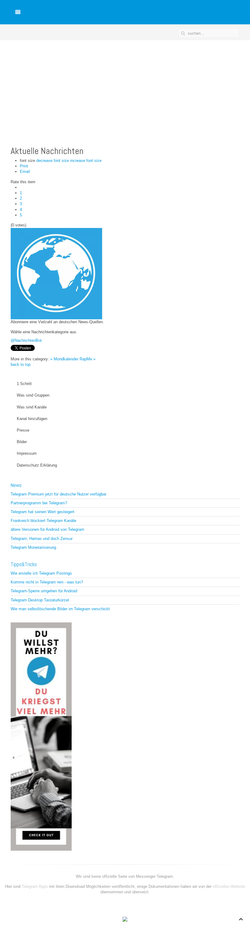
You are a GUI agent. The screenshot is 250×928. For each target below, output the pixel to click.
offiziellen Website (229, 886)
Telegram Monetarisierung (33, 547)
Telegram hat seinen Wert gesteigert (42, 512)
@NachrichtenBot (26, 340)
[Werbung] (41, 736)
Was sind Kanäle (32, 407)
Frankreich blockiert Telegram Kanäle (43, 520)
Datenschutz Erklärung (37, 465)
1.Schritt (24, 383)
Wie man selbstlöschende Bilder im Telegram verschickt (60, 609)
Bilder (22, 441)
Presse (23, 430)
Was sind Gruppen (33, 395)
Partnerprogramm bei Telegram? (39, 503)
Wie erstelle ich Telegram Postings (41, 573)
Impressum (27, 453)
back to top (20, 364)
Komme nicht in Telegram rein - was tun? (47, 582)
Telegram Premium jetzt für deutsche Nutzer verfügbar (58, 494)
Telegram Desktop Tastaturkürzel (40, 600)
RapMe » (87, 359)
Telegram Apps (35, 886)
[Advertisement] (125, 85)
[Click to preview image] (56, 273)
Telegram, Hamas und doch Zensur (42, 538)
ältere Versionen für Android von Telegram (47, 529)
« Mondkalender (64, 359)
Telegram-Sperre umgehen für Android (44, 591)
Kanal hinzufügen (32, 418)
